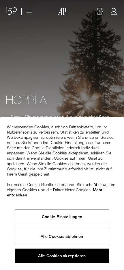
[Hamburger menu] (29, 11)
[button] (100, 11)
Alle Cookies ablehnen (62, 236)
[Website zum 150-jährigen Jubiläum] (11, 12)
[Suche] (100, 11)
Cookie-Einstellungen (62, 216)
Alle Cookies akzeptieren (62, 255)
